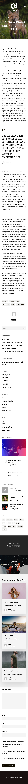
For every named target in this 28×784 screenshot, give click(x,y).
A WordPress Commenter (10, 362)
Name (4, 715)
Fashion (10, 17)
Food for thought (7, 401)
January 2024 (6, 375)
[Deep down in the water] (14, 598)
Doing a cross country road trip (12, 342)
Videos (4, 529)
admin (7, 33)
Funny (17, 301)
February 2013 (6, 387)
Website (4, 731)
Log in (4, 421)
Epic (3, 523)
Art (3, 519)
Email (4, 723)
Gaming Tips (5, 304)
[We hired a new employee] (14, 666)
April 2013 (5, 381)
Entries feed (5, 424)
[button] (2, 7)
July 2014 (5, 378)
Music (13, 304)
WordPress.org (6, 430)
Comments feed (7, 427)
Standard (20, 526)
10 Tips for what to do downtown (12, 351)
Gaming (18, 17)
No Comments (20, 33)
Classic (12, 301)
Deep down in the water (9, 348)
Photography (20, 304)
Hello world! (5, 339)
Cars (15, 519)
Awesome (5, 301)
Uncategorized (6, 410)
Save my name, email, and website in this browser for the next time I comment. (13, 744)
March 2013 (5, 384)
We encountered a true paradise (12, 345)
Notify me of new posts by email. (14, 758)
